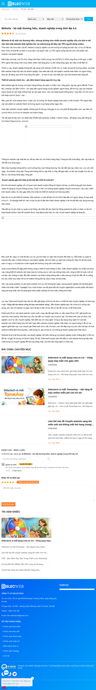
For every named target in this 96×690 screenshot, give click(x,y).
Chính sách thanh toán (12, 636)
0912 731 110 (13, 611)
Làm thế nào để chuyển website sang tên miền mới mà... (25, 553)
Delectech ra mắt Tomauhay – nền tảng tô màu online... (24, 547)
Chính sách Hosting (11, 651)
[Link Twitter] (14, 674)
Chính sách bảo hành (11, 626)
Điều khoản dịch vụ (10, 646)
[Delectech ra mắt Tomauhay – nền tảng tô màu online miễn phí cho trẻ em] (23, 396)
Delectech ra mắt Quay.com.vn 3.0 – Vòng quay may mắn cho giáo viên (70, 359)
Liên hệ (6, 656)
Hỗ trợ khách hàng (11, 621)
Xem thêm (56, 379)
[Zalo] (6, 672)
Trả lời (8, 471)
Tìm (88, 19)
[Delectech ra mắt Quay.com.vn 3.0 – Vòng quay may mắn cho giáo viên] (23, 364)
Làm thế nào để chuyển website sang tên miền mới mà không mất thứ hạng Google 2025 (70, 423)
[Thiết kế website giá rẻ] (19, 6)
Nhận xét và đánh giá (11, 478)
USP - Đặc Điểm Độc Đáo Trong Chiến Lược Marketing (24, 558)
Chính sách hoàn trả (11, 641)
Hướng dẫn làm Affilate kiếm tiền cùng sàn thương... (23, 564)
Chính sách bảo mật (11, 631)
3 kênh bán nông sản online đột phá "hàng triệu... (21, 570)
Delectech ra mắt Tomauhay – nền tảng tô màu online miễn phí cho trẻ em (70, 391)
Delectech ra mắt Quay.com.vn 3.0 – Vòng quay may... (27, 541)
